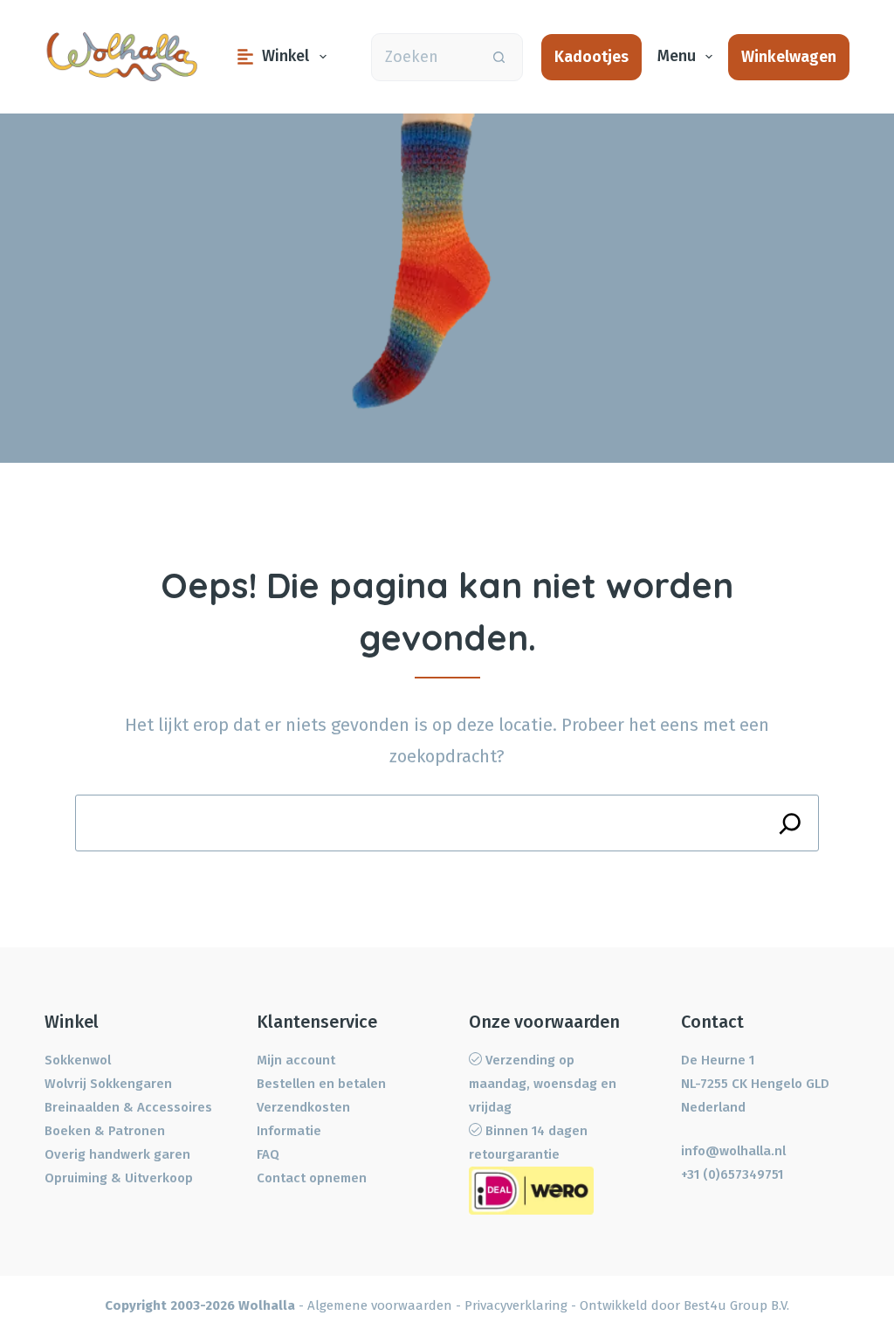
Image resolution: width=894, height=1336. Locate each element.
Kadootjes (591, 56)
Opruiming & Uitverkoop (119, 1178)
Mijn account (296, 1060)
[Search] (791, 823)
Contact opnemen (312, 1178)
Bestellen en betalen (321, 1084)
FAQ (268, 1154)
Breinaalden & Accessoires (128, 1107)
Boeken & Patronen (105, 1131)
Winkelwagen (788, 56)
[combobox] (424, 57)
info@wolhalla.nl (733, 1151)
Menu (676, 55)
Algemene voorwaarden (379, 1305)
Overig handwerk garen (117, 1154)
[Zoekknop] (499, 57)
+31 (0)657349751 (732, 1174)
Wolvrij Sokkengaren (108, 1084)
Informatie (289, 1131)
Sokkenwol (78, 1060)
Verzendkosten (303, 1107)
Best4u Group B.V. (736, 1305)
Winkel (285, 55)
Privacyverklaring (515, 1305)
